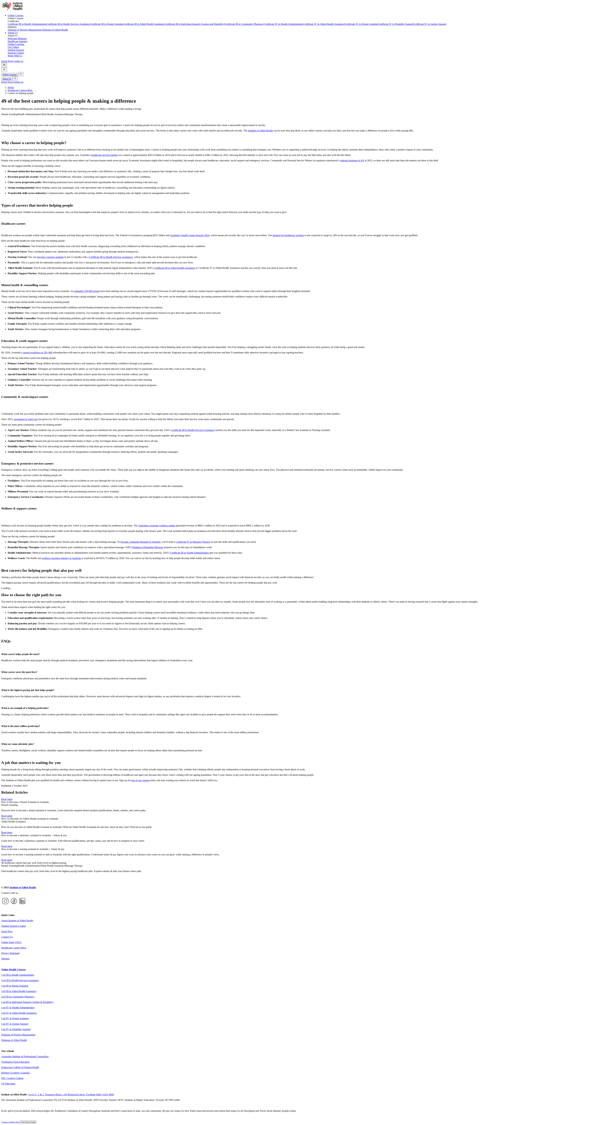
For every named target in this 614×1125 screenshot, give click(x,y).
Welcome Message (17, 38)
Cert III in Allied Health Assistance (18, 991)
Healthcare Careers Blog (20, 90)
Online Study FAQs (11, 942)
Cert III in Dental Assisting (14, 985)
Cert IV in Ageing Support (14, 1023)
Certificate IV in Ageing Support (429, 24)
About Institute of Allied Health (17, 920)
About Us (13, 32)
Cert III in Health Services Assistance (20, 980)
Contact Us (7, 937)
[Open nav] (4, 65)
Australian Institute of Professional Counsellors (25, 1056)
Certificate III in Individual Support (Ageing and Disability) (194, 24)
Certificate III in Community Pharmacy (244, 24)
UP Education (8, 1083)
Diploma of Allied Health (55, 29)
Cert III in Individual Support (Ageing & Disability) (27, 1002)
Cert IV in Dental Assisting (15, 1018)
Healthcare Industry (18, 41)
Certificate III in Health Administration (27, 24)
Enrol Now (7, 61)
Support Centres (16, 52)
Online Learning (16, 44)
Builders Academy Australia (15, 1072)
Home (11, 87)
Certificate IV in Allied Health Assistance (324, 24)
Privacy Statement (10, 953)
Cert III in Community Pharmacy (18, 996)
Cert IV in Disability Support (16, 1029)
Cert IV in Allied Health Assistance (19, 1013)
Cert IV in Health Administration (17, 1007)
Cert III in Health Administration (17, 975)
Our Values (13, 47)
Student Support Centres (13, 926)
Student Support (16, 50)
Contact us (18, 61)
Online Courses (15, 15)
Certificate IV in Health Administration (283, 24)
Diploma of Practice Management (25, 29)
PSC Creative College (12, 1078)
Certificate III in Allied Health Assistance (144, 24)
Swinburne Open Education (15, 1062)
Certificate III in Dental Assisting (106, 24)
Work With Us (15, 55)
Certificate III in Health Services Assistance (68, 24)
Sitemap (5, 958)
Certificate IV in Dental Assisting (361, 24)
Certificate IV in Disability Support (395, 24)
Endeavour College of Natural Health (20, 1067)
